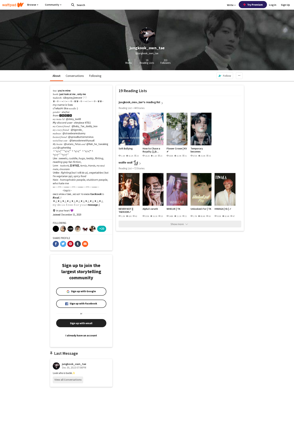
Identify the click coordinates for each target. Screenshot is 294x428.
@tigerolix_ (77, 129)
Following (95, 76)
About (57, 76)
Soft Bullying (126, 148)
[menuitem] (224, 75)
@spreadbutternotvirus (81, 137)
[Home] (13, 5)
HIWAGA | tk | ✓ (223, 208)
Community (52, 4)
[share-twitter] (63, 244)
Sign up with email (81, 323)
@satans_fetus (72, 144)
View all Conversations (67, 379)
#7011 (88, 122)
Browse (32, 4)
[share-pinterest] (70, 244)
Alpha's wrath (150, 208)
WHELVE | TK (173, 208)
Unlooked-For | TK (201, 208)
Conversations (75, 76)
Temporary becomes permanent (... (198, 150)
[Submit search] (73, 4)
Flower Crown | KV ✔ (177, 150)
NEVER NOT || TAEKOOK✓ (126, 210)
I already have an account (81, 335)
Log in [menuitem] (272, 4)
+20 (101, 228)
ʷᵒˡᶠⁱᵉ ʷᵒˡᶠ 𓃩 (128, 163)
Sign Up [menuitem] (285, 4)
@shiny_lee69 (73, 119)
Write (230, 5)
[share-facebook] (56, 244)
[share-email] (85, 244)
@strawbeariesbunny (74, 133)
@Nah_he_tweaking (97, 144)
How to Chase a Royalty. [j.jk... (151, 150)
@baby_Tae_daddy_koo (84, 126)
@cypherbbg (64, 147)
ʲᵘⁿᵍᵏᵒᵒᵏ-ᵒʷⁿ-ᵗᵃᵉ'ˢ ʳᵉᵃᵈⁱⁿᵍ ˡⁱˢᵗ (139, 102)
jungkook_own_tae (74, 363)
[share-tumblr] (78, 244)
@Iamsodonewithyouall (82, 140)
